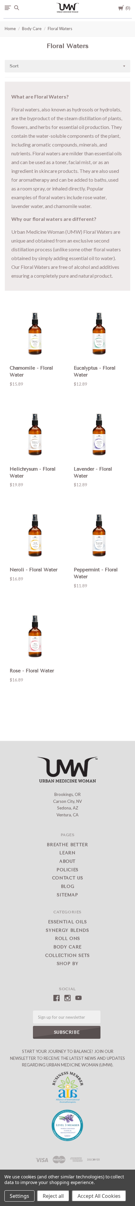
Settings (19, 1196)
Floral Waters (60, 28)
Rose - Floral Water (32, 671)
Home (10, 28)
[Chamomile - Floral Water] (35, 334)
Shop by (67, 963)
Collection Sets (67, 955)
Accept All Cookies (99, 1196)
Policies (67, 869)
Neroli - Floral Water (33, 570)
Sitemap (67, 895)
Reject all (53, 1196)
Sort (14, 66)
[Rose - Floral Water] (35, 637)
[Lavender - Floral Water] (99, 435)
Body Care (31, 28)
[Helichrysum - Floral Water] (35, 435)
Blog (67, 886)
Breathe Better (67, 844)
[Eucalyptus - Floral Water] (99, 334)
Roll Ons (67, 938)
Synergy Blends (67, 930)
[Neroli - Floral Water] (35, 536)
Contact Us (67, 878)
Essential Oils (67, 922)
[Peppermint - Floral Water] (99, 536)
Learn (67, 853)
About (67, 861)
